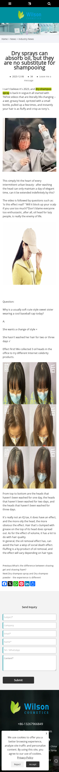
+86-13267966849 (30, 724)
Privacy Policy (25, 757)
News (13, 38)
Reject (17, 764)
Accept (32, 764)
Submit (18, 680)
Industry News (26, 38)
